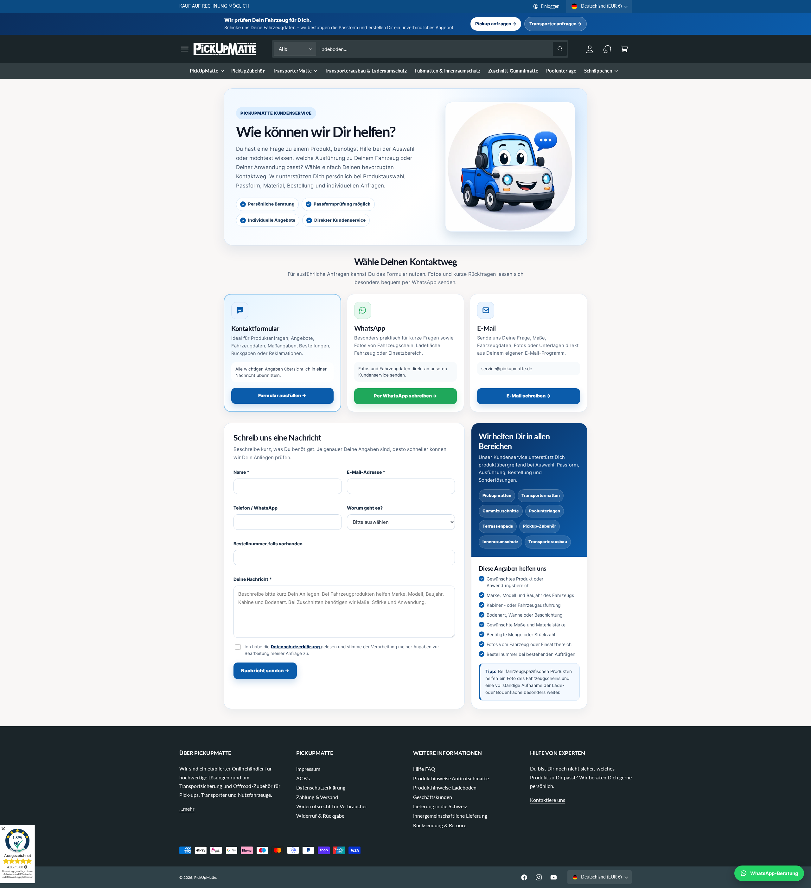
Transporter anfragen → (555, 23)
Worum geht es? (365, 508)
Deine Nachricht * (252, 579)
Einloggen (550, 6)
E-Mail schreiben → (529, 396)
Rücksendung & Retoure (439, 825)
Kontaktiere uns (547, 800)
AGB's (303, 778)
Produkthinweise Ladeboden (444, 787)
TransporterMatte (292, 70)
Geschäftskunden (432, 797)
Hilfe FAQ (424, 769)
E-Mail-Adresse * (366, 472)
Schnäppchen (598, 70)
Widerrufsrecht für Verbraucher (331, 806)
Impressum (308, 769)
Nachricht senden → (265, 671)
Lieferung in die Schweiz (440, 806)
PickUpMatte (204, 70)
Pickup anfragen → (495, 23)
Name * (241, 472)
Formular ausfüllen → (282, 395)
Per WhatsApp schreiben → (405, 396)
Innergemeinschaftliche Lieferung (450, 816)
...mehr (187, 809)
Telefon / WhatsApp (255, 508)
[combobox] (443, 49)
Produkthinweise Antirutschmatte (451, 778)
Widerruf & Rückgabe (320, 816)
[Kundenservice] (607, 49)
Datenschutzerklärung (296, 646)
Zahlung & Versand (317, 797)
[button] (185, 49)
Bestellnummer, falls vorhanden (268, 543)
